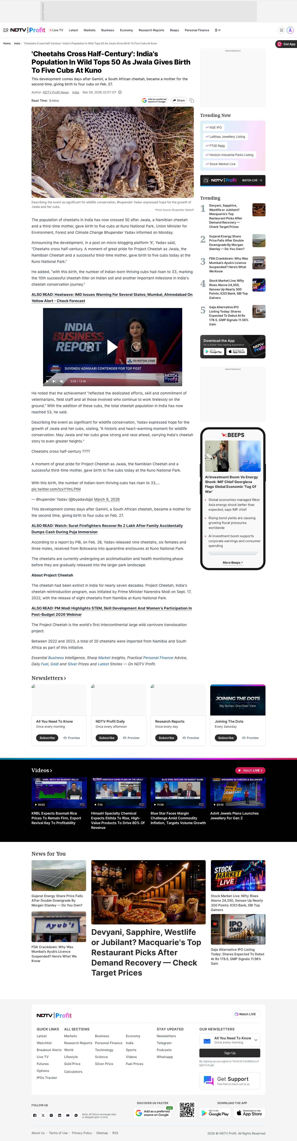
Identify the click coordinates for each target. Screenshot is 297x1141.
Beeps (174, 30)
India (75, 92)
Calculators (73, 1072)
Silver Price (104, 1064)
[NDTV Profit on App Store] (249, 1113)
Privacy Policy (82, 1133)
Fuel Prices (134, 1064)
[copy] (192, 100)
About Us (38, 1133)
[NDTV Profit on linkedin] (59, 1115)
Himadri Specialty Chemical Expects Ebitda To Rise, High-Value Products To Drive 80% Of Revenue (118, 820)
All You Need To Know (54, 721)
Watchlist (44, 1043)
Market (104, 658)
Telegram (164, 1043)
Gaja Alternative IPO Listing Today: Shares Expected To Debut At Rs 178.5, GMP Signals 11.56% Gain (237, 956)
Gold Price (72, 1064)
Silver (72, 664)
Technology (104, 1050)
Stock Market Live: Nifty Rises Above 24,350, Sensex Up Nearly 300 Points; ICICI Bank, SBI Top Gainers (237, 903)
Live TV (57, 30)
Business (107, 30)
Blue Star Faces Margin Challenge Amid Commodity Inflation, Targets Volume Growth (178, 818)
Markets (90, 30)
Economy (126, 30)
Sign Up (229, 1053)
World (68, 1050)
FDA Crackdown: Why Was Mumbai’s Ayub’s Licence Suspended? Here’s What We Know (54, 954)
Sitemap (102, 1133)
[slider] (112, 376)
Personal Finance (197, 30)
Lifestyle (71, 1057)
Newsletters (166, 1036)
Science (101, 1057)
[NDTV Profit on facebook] (35, 1115)
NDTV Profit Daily (110, 721)
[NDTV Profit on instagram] (51, 1115)
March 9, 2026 (107, 499)
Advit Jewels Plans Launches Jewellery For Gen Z (234, 815)
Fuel (44, 664)
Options (43, 1071)
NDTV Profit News (56, 92)
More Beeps (232, 562)
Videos (131, 1057)
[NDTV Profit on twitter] (43, 1115)
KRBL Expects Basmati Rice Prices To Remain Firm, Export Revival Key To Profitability (56, 818)
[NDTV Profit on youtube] (68, 1115)
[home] (27, 27)
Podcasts (164, 1050)
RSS (115, 1133)
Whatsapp (165, 1057)
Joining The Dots (229, 721)
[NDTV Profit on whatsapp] (76, 1115)
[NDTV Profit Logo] (54, 1014)
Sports (131, 1050)
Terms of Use (58, 1133)
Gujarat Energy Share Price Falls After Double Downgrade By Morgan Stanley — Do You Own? (57, 900)
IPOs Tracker (47, 1078)
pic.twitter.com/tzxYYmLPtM (56, 489)
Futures (43, 1064)
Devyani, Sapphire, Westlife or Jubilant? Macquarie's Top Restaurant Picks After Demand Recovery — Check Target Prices (146, 952)
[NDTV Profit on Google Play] (215, 1113)
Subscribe (47, 738)
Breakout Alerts (49, 1050)
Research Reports (151, 30)
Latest (73, 30)
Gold (54, 664)
